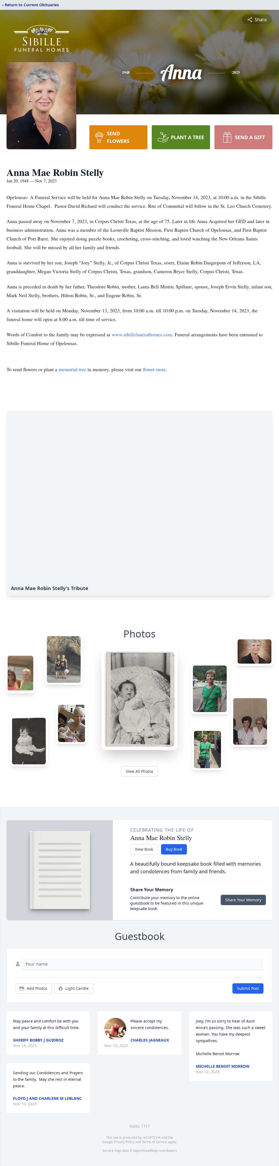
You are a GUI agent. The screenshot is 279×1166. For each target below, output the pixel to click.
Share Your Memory (243, 899)
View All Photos (139, 771)
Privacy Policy (124, 1142)
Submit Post (248, 988)
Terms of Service (154, 1142)
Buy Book (174, 849)
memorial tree (72, 369)
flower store (154, 369)
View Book (144, 849)
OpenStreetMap (145, 1150)
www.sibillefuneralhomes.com (142, 334)
